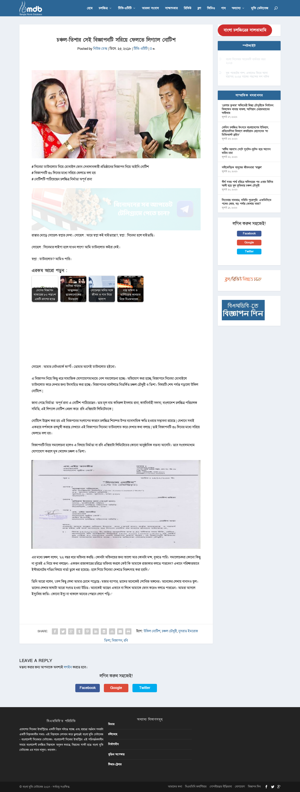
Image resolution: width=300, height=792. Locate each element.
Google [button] (116, 688)
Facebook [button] (88, 688)
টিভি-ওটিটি (125, 8)
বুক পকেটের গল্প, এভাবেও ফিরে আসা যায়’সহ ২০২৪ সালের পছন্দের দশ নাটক (247, 75)
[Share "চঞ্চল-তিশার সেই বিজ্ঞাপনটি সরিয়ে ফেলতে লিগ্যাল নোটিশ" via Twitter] (63, 631)
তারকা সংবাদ (150, 8)
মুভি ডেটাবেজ (259, 8)
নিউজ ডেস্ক (100, 48)
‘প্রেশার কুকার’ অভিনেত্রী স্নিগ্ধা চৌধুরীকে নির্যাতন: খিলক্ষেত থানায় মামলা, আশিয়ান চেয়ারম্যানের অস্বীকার (248, 109)
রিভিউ (187, 8)
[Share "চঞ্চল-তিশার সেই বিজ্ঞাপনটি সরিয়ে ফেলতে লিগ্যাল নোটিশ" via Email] (120, 631)
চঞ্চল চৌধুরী (169, 631)
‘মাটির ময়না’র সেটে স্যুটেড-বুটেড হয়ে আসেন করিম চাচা (246, 151)
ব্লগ (199, 8)
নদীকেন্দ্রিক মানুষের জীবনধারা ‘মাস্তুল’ (242, 167)
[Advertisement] (116, 335)
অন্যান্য (236, 8)
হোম (90, 8)
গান (223, 8)
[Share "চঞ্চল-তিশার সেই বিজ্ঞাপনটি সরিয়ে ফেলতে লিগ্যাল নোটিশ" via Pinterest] (87, 631)
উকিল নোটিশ (152, 631)
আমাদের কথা (175, 787)
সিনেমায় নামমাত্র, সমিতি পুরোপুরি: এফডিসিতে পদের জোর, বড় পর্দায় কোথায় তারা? (246, 202)
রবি (126, 640)
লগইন (68, 667)
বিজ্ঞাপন (117, 640)
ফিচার (111, 724)
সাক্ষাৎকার (171, 8)
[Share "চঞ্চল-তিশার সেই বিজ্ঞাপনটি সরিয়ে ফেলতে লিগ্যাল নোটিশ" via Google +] (71, 631)
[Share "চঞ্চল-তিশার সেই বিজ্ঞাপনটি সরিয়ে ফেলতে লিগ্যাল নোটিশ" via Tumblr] (79, 631)
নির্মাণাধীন (113, 744)
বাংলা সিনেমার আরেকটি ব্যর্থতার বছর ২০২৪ (246, 61)
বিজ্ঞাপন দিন (254, 787)
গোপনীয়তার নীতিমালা (221, 787)
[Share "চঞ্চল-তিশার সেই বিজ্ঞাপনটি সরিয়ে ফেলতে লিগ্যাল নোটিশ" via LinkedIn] (96, 631)
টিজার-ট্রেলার (115, 764)
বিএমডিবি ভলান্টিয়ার (196, 787)
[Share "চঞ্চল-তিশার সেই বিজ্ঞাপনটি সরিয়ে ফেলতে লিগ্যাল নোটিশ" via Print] (128, 631)
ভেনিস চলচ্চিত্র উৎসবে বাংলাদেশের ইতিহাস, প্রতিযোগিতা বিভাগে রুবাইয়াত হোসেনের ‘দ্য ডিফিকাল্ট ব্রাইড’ (245, 131)
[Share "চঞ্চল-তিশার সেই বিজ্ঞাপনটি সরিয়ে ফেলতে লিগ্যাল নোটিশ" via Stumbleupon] (112, 631)
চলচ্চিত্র (103, 8)
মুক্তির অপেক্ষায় (116, 754)
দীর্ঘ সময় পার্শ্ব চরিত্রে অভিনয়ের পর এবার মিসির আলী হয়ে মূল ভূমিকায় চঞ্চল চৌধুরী (247, 183)
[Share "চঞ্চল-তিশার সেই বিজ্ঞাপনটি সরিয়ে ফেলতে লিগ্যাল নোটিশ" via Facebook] (55, 631)
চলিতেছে (112, 734)
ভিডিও (211, 8)
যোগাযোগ (240, 787)
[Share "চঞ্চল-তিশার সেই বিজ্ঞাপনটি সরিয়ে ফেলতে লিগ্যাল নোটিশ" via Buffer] (104, 631)
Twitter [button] (144, 688)
